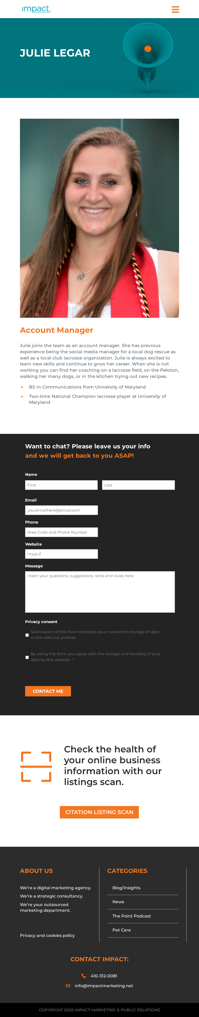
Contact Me (48, 691)
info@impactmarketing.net (104, 985)
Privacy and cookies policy (47, 935)
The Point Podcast (131, 916)
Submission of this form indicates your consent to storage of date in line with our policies (95, 635)
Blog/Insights (126, 887)
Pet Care (121, 930)
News (118, 901)
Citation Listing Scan (99, 812)
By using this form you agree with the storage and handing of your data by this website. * (96, 657)
